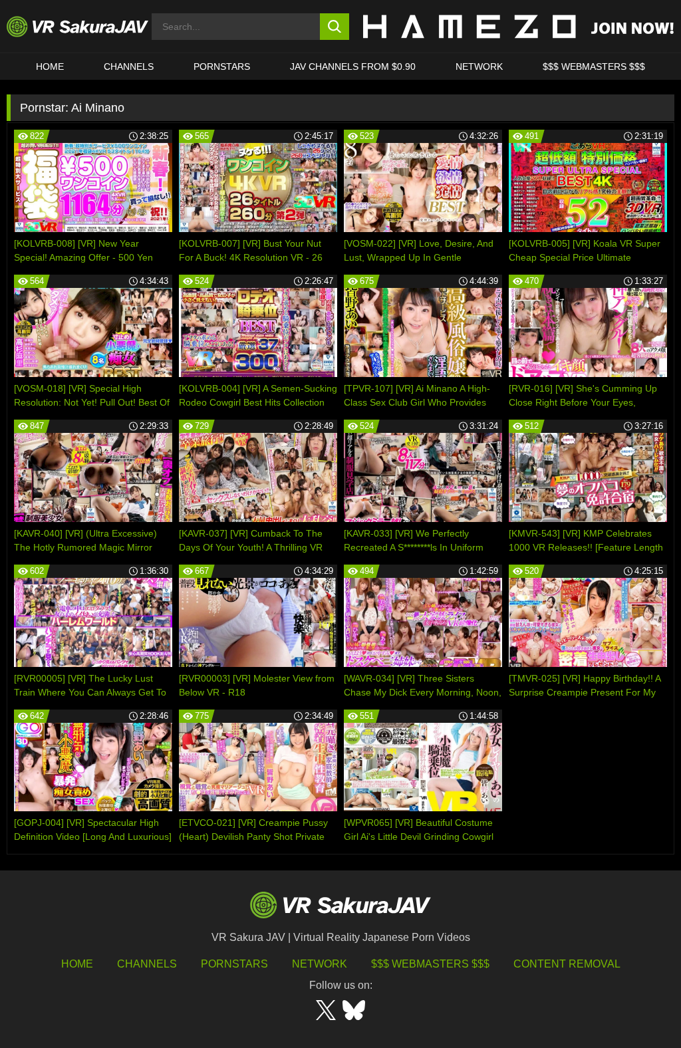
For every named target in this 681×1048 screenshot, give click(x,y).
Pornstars (222, 66)
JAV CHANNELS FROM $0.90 (353, 66)
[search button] (335, 26)
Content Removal (566, 964)
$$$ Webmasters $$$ (430, 964)
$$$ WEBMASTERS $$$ (594, 66)
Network (479, 66)
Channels (129, 66)
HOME (50, 66)
